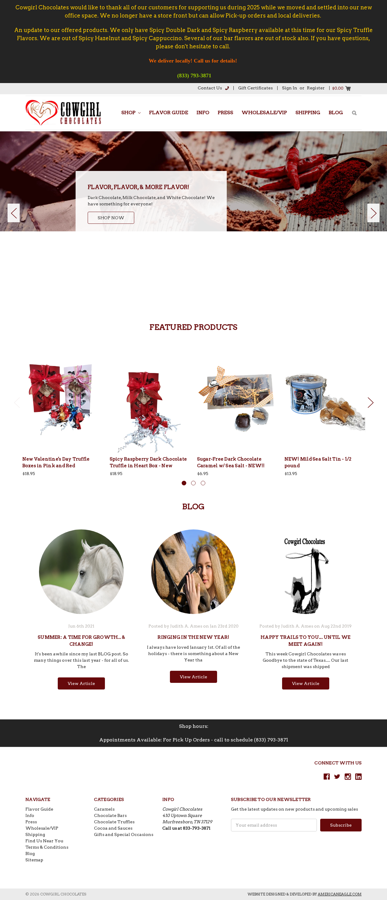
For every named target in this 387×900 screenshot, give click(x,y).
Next (373, 213)
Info (203, 112)
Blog (336, 112)
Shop (129, 112)
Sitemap (34, 859)
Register (316, 88)
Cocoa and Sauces (113, 828)
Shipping (307, 112)
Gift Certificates (255, 88)
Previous (14, 213)
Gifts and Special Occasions (123, 834)
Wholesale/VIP (264, 112)
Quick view (63, 393)
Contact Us (210, 87)
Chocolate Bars (110, 815)
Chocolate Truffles (114, 821)
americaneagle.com (340, 894)
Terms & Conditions (46, 847)
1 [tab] (184, 483)
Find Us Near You (44, 840)
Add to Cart (150, 405)
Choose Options (63, 405)
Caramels (104, 809)
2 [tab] (193, 483)
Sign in (289, 88)
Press (225, 112)
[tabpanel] (193, 181)
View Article (81, 683)
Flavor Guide (168, 112)
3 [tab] (203, 483)
